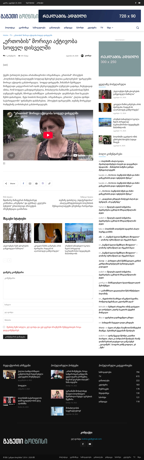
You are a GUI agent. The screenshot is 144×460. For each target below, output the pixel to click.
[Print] (36, 183)
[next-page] (9, 260)
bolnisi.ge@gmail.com (92, 439)
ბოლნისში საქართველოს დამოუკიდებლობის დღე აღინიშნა (30, 401)
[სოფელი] (9, 388)
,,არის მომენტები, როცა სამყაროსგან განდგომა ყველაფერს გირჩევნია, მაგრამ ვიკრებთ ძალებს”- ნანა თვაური (78, 376)
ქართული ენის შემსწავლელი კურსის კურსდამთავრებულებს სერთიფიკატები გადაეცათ (120, 264)
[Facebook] (135, 3)
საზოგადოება (8, 242)
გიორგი (88, 55)
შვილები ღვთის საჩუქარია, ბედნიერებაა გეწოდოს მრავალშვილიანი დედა (117, 210)
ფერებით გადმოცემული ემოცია (119, 317)
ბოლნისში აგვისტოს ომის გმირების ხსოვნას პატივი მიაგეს (125, 139)
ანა (100, 237)
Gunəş (101, 261)
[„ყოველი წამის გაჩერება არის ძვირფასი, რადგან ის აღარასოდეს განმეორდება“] (48, 233)
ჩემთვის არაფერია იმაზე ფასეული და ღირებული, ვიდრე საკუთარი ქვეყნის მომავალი (119, 309)
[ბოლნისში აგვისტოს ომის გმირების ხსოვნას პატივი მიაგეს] (105, 139)
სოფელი (22, 385)
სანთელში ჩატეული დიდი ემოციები (117, 322)
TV (11, 35)
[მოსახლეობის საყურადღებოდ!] (57, 411)
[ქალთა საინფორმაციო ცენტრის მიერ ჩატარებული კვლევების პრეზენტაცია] (9, 374)
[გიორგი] (83, 55)
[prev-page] (5, 260)
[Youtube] (139, 3)
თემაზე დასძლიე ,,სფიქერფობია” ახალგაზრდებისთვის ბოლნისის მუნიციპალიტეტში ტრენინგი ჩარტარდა (72, 203)
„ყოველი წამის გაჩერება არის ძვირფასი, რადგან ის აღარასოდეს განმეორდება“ (47, 248)
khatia (101, 327)
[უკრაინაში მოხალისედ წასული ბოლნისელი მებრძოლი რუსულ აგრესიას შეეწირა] (57, 394)
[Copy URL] (49, 183)
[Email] (30, 183)
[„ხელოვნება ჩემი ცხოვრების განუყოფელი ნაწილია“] (17, 233)
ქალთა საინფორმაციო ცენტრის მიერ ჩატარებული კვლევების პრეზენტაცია (30, 374)
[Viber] (43, 183)
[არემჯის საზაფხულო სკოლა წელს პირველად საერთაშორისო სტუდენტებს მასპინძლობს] (79, 233)
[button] (137, 27)
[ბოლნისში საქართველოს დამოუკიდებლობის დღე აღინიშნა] (9, 401)
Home (5, 35)
